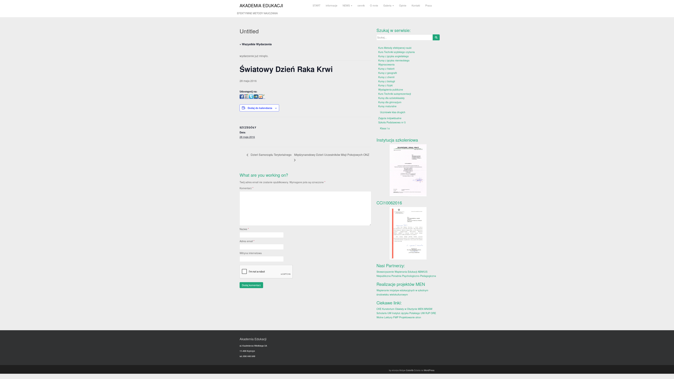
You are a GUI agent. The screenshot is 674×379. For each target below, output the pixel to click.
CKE (378, 309)
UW (389, 313)
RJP (427, 313)
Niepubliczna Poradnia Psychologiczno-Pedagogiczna (406, 276)
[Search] (436, 37)
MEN (420, 309)
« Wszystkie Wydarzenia (256, 44)
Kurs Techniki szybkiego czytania (396, 52)
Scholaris (381, 313)
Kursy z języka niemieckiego (393, 60)
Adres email (247, 241)
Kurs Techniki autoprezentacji (394, 93)
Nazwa (244, 229)
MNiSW (428, 309)
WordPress (429, 370)
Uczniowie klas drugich (392, 112)
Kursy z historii (386, 68)
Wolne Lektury (384, 317)
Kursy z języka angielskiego (393, 56)
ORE (433, 313)
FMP (395, 317)
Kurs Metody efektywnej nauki (394, 47)
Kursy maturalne (387, 106)
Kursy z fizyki (385, 85)
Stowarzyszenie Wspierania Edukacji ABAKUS (401, 271)
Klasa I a (385, 128)
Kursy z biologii (386, 81)
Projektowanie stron (410, 317)
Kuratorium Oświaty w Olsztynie (399, 309)
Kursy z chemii (386, 77)
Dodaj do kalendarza (260, 108)
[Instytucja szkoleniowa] (408, 170)
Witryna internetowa (251, 253)
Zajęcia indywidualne (389, 118)
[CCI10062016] (408, 233)
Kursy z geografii (387, 73)
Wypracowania (386, 64)
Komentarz (246, 188)
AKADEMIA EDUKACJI (261, 5)
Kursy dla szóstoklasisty (391, 98)
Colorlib (410, 370)
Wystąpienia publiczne (390, 89)
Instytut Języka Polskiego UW (408, 313)
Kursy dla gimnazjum (389, 102)
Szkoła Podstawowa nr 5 (392, 122)
